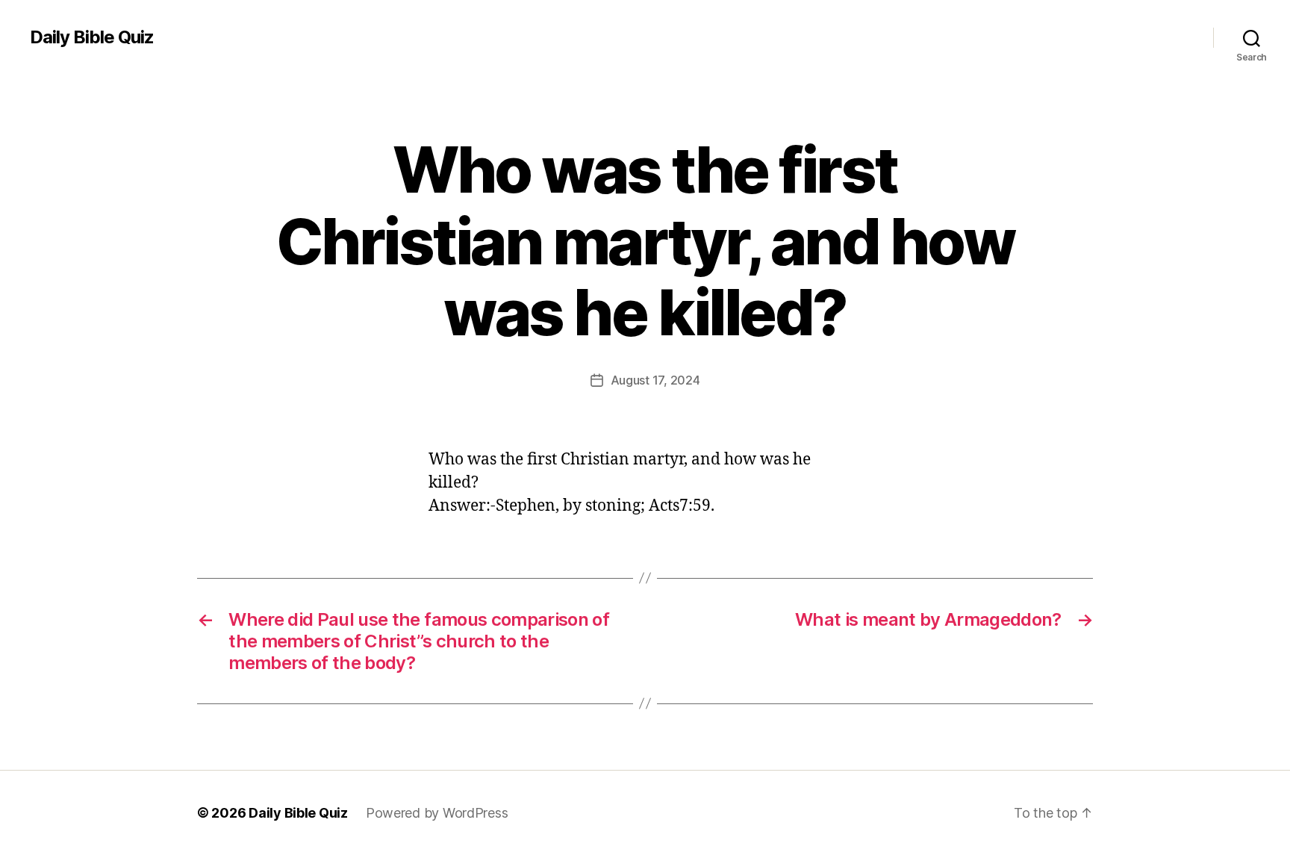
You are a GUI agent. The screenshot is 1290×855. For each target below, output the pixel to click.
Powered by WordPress (437, 813)
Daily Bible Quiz (92, 37)
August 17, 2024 (655, 380)
